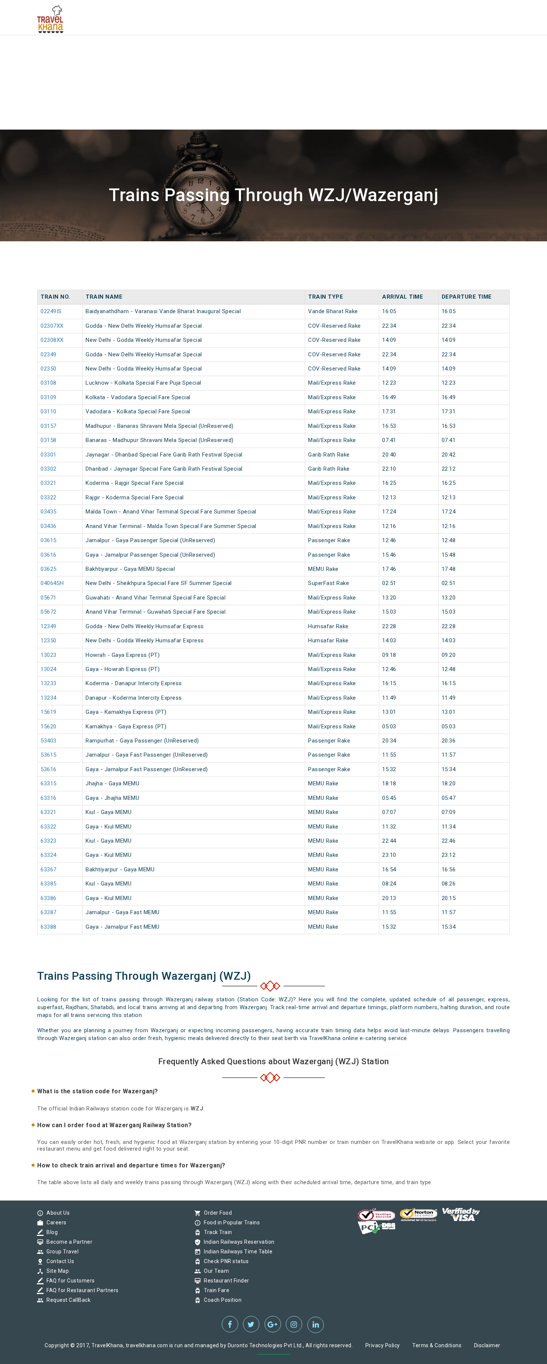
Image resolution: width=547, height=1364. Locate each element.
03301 (49, 454)
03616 (49, 554)
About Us (56, 1213)
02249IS (51, 311)
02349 (49, 354)
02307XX (52, 325)
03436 (49, 526)
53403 (49, 740)
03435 (49, 511)
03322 (49, 497)
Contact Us (58, 1261)
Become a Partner (67, 1242)
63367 (49, 869)
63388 (49, 926)
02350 (49, 368)
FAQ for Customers (69, 1281)
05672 (49, 611)
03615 (49, 540)
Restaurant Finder (224, 1281)
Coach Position (220, 1300)
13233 (49, 683)
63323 (49, 840)
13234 (49, 697)
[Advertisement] (223, 52)
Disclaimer (487, 1345)
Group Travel (61, 1252)
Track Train (216, 1232)
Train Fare (214, 1290)
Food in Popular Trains (230, 1222)
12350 (49, 640)
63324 (49, 855)
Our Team (214, 1271)
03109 (49, 397)
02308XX (52, 340)
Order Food (216, 1213)
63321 (49, 812)
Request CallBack (66, 1300)
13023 (49, 655)
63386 (49, 898)
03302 (49, 468)
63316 (49, 798)
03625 (49, 569)
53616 (49, 769)
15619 (49, 712)
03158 (49, 440)
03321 (49, 483)
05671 (49, 597)
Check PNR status (224, 1261)
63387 (49, 912)
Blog (50, 1232)
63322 (49, 826)
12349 (49, 626)
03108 (49, 382)
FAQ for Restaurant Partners (81, 1290)
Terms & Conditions (436, 1345)
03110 (49, 411)
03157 (49, 426)
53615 (49, 754)
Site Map (56, 1271)
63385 (49, 883)
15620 (49, 726)
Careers (55, 1222)
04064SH (52, 583)
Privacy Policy (382, 1345)
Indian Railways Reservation (237, 1242)
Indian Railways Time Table (236, 1252)
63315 (49, 783)
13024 (49, 669)
